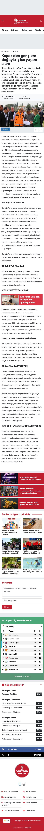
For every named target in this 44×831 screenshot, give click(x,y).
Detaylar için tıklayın (22, 676)
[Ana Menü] (2, 21)
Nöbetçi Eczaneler (11, 791)
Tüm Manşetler (31, 803)
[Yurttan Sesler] (21, 21)
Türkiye (5, 30)
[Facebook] (20, 784)
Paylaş (7, 129)
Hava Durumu (31, 791)
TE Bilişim (27, 828)
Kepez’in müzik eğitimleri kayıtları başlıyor (9, 532)
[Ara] (41, 21)
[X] (24, 784)
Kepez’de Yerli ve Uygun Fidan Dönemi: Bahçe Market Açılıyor (10, 571)
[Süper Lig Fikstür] (41, 685)
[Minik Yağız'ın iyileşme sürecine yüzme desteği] (32, 563)
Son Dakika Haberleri (11, 811)
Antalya (14, 52)
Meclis (38, 30)
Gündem (15, 30)
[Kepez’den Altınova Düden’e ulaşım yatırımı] (32, 523)
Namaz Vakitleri (10, 797)
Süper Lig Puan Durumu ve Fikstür (11, 804)
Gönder (6, 607)
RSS (7, 821)
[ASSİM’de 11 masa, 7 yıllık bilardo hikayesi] (32, 544)
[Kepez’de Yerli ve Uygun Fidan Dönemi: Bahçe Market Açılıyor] (11, 563)
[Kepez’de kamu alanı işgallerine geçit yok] (11, 544)
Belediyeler (27, 30)
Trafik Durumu (31, 797)
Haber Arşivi (30, 811)
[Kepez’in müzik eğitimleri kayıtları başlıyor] (11, 523)
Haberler (5, 52)
